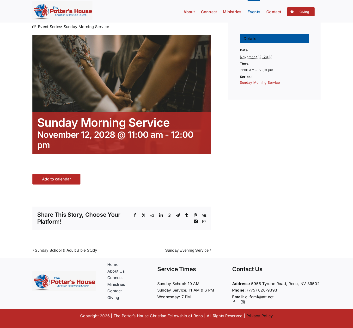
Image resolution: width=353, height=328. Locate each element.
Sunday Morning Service (260, 82)
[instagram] (243, 302)
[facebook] (234, 302)
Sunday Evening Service (187, 250)
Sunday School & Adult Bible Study (66, 250)
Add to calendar (56, 179)
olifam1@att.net (259, 296)
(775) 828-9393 (262, 290)
